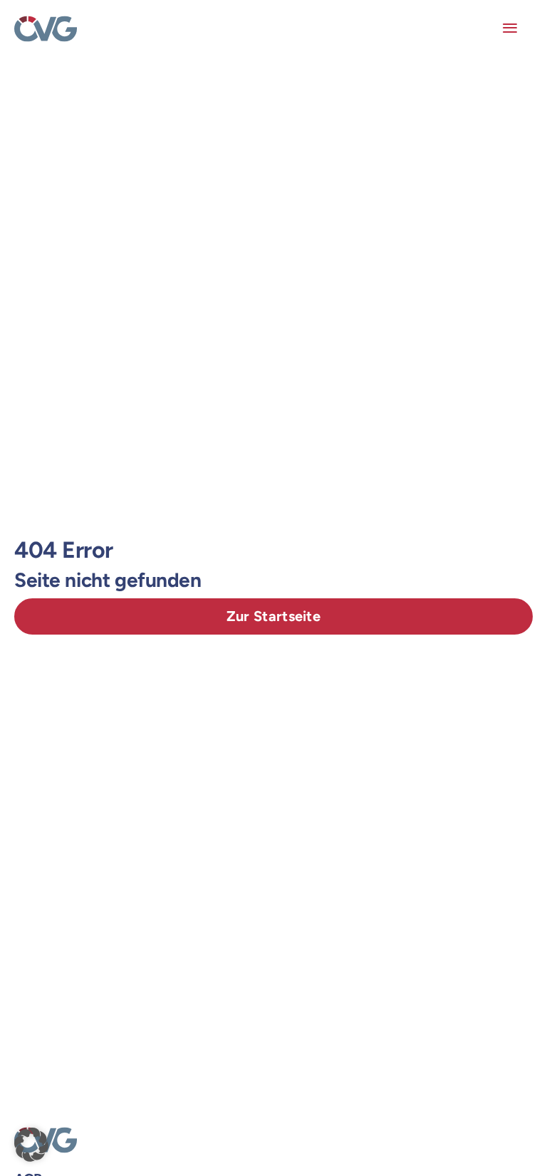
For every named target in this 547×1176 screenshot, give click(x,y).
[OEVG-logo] (45, 21)
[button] (31, 1144)
